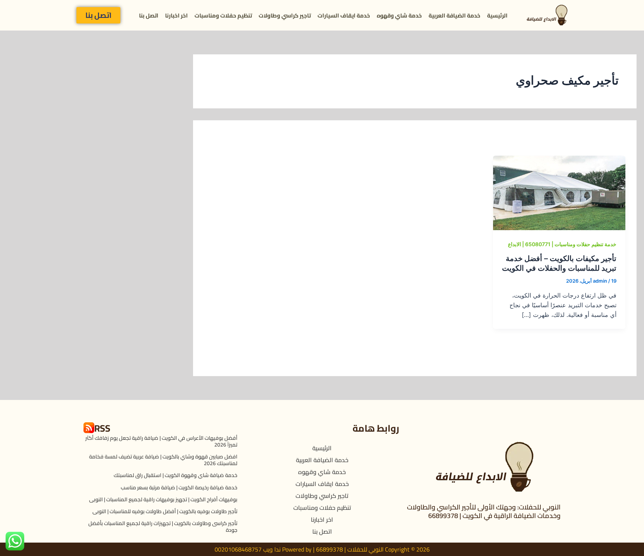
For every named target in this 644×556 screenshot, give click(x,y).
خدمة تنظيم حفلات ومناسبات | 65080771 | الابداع (562, 244)
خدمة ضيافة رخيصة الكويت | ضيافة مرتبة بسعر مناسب (179, 487)
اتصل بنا (148, 15)
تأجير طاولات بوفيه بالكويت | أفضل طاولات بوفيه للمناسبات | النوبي (164, 511)
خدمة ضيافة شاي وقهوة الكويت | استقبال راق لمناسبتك (175, 475)
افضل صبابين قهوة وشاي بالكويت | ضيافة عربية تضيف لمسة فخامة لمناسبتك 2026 (163, 460)
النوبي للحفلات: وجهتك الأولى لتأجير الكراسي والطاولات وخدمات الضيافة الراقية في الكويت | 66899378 (484, 511)
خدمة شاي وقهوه (399, 15)
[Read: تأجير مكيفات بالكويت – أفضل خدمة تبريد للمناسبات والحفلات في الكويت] (559, 192)
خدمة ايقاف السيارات (344, 15)
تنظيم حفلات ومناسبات (223, 15)
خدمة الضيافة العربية (454, 15)
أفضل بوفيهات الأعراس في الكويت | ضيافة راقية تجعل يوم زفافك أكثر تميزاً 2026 (161, 441)
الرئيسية (497, 15)
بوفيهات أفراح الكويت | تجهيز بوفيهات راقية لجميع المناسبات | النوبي (163, 499)
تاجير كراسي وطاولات (285, 15)
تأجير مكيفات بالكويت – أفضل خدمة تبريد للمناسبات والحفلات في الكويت (559, 263)
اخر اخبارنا (176, 15)
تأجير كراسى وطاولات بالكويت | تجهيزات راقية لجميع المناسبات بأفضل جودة (162, 526)
